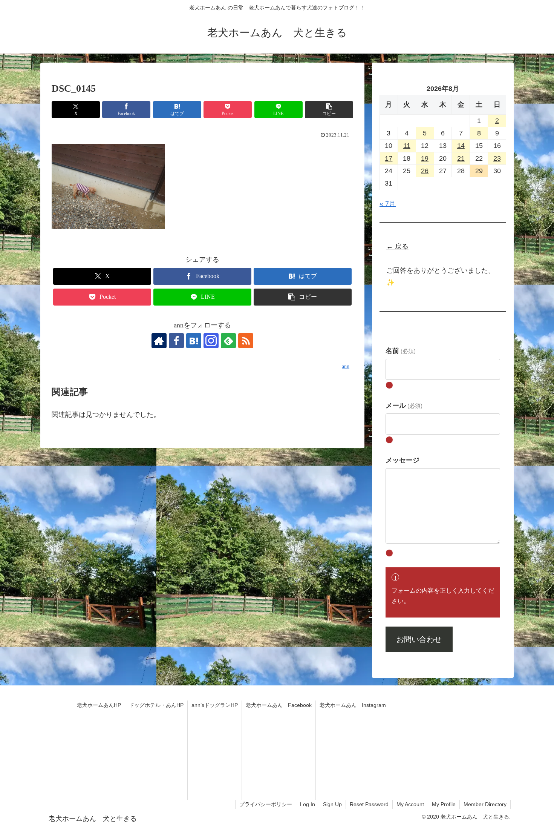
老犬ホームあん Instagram (353, 705)
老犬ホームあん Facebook (279, 705)
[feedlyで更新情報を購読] (228, 340)
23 (497, 158)
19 (425, 158)
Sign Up (332, 804)
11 (406, 145)
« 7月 (388, 203)
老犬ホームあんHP (99, 705)
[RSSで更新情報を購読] (245, 340)
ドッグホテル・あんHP (156, 705)
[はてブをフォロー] (193, 340)
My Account (410, 804)
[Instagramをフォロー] (211, 340)
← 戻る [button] (397, 246)
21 (461, 158)
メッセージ (402, 460)
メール (404, 405)
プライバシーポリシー (265, 804)
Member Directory (485, 804)
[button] (329, 109)
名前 (401, 351)
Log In (307, 804)
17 (388, 158)
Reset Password (369, 804)
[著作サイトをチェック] (159, 340)
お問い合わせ (419, 639)
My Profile (444, 804)
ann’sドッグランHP (214, 705)
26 (425, 171)
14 (461, 145)
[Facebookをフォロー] (176, 340)
